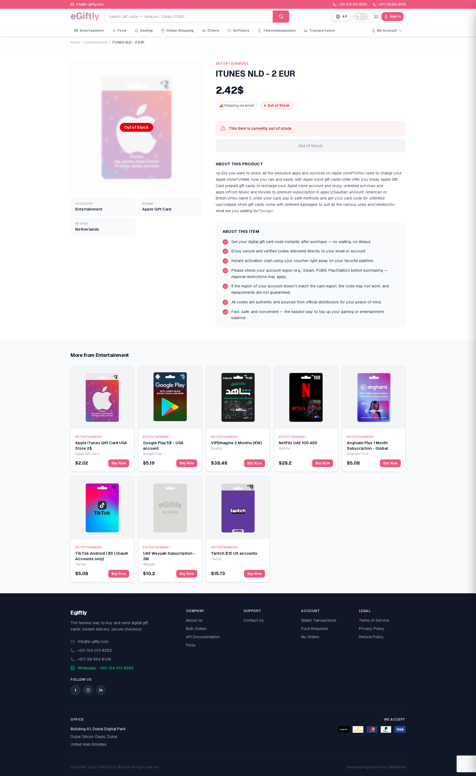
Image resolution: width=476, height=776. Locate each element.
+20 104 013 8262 (353, 4)
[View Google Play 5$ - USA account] (170, 397)
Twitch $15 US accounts (234, 553)
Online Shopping (180, 30)
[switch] (361, 16)
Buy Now (119, 463)
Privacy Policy (372, 628)
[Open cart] (376, 16)
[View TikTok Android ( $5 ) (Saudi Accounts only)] (102, 507)
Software (241, 30)
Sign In (395, 16)
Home (75, 42)
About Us (194, 620)
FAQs (191, 645)
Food (122, 30)
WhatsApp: (106, 667)
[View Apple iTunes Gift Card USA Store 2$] (102, 397)
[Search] (281, 16)
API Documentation (203, 636)
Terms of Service (374, 620)
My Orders (310, 636)
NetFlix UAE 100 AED (298, 442)
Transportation (322, 30)
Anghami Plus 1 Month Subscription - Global (367, 445)
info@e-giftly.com (93, 641)
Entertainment (92, 30)
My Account (387, 30)
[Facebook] (75, 690)
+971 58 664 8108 (391, 4)
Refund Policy (371, 636)
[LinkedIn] (101, 690)
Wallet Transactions (318, 620)
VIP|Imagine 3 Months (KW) (236, 442)
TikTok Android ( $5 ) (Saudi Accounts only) (101, 556)
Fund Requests (314, 628)
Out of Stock (310, 145)
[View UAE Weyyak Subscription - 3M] (170, 507)
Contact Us (254, 620)
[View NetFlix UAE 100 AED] (305, 397)
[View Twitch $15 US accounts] (238, 507)
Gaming (146, 30)
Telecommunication (279, 30)
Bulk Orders (196, 628)
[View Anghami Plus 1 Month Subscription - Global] (373, 397)
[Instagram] (88, 690)
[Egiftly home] (85, 16)
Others (213, 30)
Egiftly (79, 612)
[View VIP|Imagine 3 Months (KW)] (238, 397)
